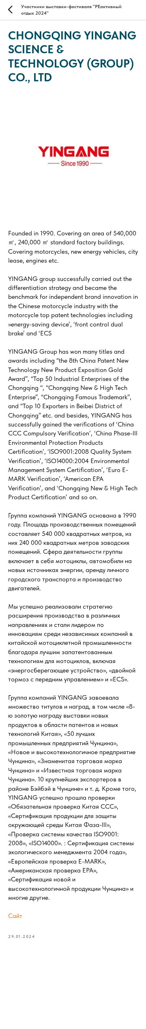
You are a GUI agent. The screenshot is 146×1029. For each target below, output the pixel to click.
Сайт (15, 916)
